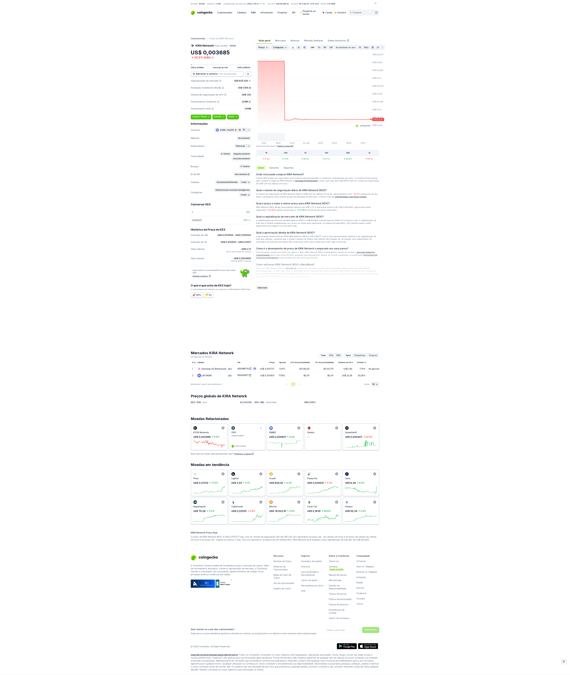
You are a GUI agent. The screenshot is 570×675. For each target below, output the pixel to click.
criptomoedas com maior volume (350, 197)
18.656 (202, 4)
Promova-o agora (242, 454)
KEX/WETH (243, 368)
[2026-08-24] (372, 47)
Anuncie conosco (200, 276)
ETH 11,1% (314, 4)
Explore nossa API (285, 146)
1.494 (218, 4)
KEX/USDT (243, 375)
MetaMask (291, 268)
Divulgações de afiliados (201, 357)
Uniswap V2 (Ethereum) (306, 181)
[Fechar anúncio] (260, 428)
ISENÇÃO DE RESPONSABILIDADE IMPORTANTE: (214, 655)
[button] (244, 138)
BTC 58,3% (304, 4)
